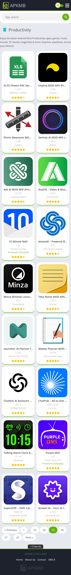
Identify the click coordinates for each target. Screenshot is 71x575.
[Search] (65, 17)
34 (44, 530)
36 (62, 530)
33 (34, 530)
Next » (29, 537)
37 (6, 537)
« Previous (11, 530)
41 (17, 537)
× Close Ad (35, 546)
